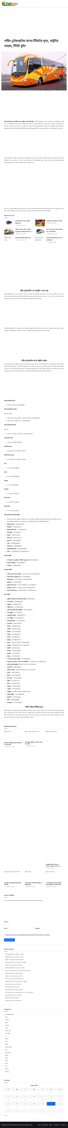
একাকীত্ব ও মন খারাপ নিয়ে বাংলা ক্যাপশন (13, 965)
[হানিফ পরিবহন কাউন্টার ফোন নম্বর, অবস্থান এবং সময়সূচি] (34, 735)
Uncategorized (9, 1014)
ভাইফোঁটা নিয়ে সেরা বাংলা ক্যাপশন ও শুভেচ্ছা (14, 957)
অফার (6, 1017)
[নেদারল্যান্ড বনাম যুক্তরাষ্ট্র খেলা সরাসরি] (40, 223)
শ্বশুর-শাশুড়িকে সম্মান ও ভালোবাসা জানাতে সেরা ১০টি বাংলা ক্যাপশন (19, 992)
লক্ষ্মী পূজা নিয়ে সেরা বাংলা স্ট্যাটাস (12, 998)
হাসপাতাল (7, 1071)
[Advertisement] (34, 21)
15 (59, 1100)
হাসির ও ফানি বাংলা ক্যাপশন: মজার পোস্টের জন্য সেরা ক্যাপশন (18, 970)
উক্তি (6, 1022)
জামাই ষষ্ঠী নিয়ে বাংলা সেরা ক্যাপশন (12, 987)
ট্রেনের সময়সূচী (8, 1047)
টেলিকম (6, 1044)
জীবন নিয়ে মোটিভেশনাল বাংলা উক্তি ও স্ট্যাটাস (14, 968)
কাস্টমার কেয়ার (8, 1030)
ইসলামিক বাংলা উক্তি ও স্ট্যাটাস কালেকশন (14, 973)
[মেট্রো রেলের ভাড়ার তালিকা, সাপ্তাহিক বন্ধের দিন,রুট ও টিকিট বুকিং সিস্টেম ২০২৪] (9, 231)
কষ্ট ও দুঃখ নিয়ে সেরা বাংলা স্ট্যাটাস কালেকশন (14, 978)
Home (39, 1125)
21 (51, 1103)
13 (42, 1100)
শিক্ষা (6, 1066)
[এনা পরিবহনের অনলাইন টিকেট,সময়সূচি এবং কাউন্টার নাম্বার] (34, 876)
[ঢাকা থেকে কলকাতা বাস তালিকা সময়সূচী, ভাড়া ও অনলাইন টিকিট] (40, 231)
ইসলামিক (7, 1019)
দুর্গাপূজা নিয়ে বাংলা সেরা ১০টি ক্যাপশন (13, 1000)
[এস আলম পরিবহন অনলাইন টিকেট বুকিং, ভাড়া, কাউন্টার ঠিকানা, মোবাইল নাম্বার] (55, 876)
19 (34, 1103)
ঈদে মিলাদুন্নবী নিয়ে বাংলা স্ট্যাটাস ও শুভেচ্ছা (14, 954)
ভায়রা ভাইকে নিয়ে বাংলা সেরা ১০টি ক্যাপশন (14, 989)
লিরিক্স (6, 1063)
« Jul (5, 1115)
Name (6, 921)
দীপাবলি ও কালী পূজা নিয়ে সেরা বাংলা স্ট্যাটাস (14, 959)
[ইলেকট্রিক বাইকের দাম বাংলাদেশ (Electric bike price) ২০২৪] (55, 797)
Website (37, 928)
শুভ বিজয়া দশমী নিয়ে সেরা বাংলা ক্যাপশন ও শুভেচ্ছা (15, 962)
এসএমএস (7, 1025)
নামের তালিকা (8, 1052)
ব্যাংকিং (6, 1060)
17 (16, 1103)
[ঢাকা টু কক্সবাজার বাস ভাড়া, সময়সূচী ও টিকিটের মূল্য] (9, 223)
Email (6, 928)
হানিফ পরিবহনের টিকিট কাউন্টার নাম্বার (22, 237)
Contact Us (57, 1125)
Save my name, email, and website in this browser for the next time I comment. (28, 935)
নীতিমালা (50, 1125)
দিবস (6, 1049)
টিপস (6, 1041)
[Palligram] (9, 3)
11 (25, 1100)
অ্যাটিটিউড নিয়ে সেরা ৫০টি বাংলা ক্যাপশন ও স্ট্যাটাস (16, 981)
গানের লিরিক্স (7, 1033)
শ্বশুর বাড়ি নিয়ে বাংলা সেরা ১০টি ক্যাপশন (13, 995)
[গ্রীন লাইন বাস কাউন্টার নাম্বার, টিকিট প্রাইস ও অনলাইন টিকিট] (13, 736)
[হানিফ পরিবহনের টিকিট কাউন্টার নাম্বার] (9, 240)
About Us (63, 1125)
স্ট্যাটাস (6, 1069)
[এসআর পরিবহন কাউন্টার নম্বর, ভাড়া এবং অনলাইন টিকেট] (40, 240)
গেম (6, 1036)
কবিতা (6, 1028)
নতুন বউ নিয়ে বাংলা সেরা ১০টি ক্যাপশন (13, 984)
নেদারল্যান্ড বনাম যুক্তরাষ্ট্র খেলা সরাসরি (54, 221)
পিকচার (6, 1058)
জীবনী (6, 1039)
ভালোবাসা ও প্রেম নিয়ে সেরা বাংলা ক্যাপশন (14, 976)
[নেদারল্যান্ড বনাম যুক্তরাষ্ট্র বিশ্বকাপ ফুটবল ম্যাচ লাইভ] (13, 876)
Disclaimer (45, 1125)
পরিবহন (6, 1055)
